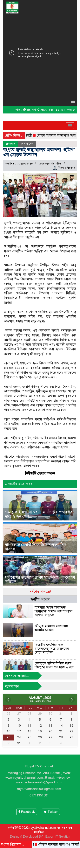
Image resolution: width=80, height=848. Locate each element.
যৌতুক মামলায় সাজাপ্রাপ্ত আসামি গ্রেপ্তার (51, 628)
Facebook (27, 812)
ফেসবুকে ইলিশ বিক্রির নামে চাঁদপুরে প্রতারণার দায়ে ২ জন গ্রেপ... (38, 514)
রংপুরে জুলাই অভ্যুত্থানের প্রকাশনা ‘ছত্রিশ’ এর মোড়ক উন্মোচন (39, 152)
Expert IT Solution (57, 837)
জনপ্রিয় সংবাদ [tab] (40, 599)
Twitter (52, 812)
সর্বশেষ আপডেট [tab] (40, 592)
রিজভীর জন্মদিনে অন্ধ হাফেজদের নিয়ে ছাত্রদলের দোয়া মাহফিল (52, 649)
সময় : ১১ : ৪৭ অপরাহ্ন (61, 110)
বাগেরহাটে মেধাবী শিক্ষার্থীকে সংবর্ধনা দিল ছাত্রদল (35, 546)
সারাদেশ (28, 143)
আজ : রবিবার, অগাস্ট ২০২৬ (31, 110)
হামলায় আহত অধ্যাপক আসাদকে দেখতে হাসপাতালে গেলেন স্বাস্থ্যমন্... (53, 611)
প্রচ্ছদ (12, 143)
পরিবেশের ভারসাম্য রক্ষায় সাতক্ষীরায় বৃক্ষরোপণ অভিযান (40, 579)
